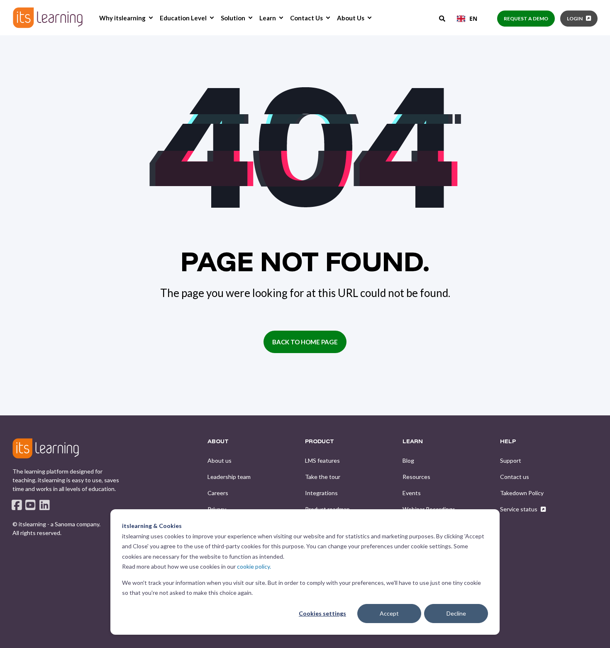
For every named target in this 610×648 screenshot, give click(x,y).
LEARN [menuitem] (413, 441)
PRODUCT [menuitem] (319, 441)
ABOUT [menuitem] (218, 441)
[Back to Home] (47, 18)
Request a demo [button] (526, 18)
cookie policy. (254, 566)
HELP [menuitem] (508, 441)
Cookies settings (322, 613)
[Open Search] (443, 18)
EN (473, 18)
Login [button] (575, 18)
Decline (456, 613)
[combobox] (467, 18)
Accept (389, 613)
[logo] (45, 448)
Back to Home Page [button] (305, 342)
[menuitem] (150, 17)
